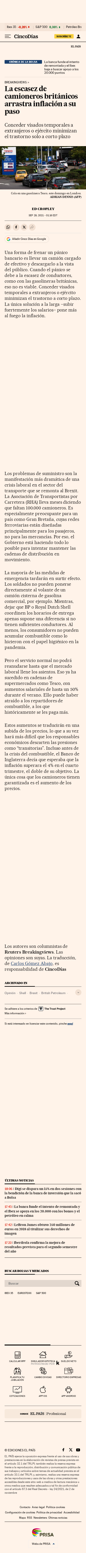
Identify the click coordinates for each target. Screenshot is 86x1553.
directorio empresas (68, 1377)
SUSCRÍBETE (64, 36)
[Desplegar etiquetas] (78, 992)
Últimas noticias (19, 1180)
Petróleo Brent (75, 27)
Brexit (34, 993)
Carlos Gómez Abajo (32, 963)
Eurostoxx (24, 1293)
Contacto (25, 1507)
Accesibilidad (72, 1512)
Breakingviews (16, 82)
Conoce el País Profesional (43, 1413)
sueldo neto (68, 1361)
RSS (29, 1517)
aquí (70, 1023)
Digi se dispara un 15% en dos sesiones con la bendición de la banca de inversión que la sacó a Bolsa (43, 1193)
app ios (43, 1396)
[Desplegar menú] (8, 36)
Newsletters (40, 1517)
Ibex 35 (11, 27)
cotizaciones (17, 1396)
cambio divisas (43, 1377)
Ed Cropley (43, 209)
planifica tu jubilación (17, 1378)
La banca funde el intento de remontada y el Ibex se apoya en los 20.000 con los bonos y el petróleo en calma (42, 1211)
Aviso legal (38, 1507)
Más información (14, 1013)
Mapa (22, 1517)
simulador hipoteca (43, 1361)
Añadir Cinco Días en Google (29, 239)
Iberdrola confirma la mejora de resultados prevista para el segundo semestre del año (41, 1247)
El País (75, 46)
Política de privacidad (49, 1512)
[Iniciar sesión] (78, 36)
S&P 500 (41, 27)
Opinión (10, 993)
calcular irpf (17, 1361)
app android (68, 1396)
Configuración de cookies (20, 1512)
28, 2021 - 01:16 (43, 215)
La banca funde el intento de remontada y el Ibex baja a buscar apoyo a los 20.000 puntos (61, 67)
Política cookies (55, 1507)
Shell (22, 993)
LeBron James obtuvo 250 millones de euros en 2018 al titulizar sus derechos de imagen (40, 1229)
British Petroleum (53, 993)
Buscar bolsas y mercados (27, 1271)
